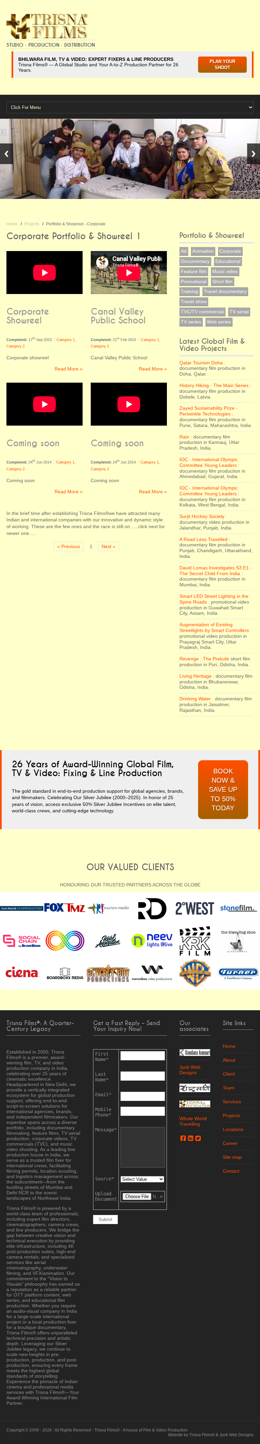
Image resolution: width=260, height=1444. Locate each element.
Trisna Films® (107, 1430)
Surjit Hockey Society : (203, 516)
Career (230, 1143)
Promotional (194, 281)
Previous (6, 153)
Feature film (194, 271)
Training (189, 291)
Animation (203, 251)
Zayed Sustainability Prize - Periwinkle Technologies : (208, 410)
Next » (108, 546)
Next (253, 153)
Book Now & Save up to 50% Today (223, 789)
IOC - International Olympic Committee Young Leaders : (209, 462)
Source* (104, 1178)
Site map (232, 1157)
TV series (191, 321)
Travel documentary (225, 291)
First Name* (102, 1056)
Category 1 (66, 340)
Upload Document (106, 1196)
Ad (184, 251)
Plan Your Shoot (222, 64)
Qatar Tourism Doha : (202, 362)
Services (232, 1101)
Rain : (185, 436)
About (229, 1060)
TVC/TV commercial (202, 311)
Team (229, 1087)
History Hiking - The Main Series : (215, 385)
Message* (106, 1129)
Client (229, 1074)
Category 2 (15, 346)
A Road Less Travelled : (204, 539)
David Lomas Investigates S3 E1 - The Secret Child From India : (215, 570)
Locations (233, 1129)
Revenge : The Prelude (205, 658)
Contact (231, 1171)
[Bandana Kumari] (194, 1052)
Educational (227, 261)
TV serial (239, 311)
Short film (222, 281)
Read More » (69, 368)
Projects (31, 224)
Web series (219, 321)
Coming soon (33, 443)
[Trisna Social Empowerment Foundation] (194, 1103)
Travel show (194, 301)
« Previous (68, 546)
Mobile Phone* (103, 1112)
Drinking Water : (196, 698)
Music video (225, 271)
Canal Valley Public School (118, 316)
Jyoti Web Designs (189, 1069)
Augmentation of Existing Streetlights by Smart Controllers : (215, 627)
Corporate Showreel (27, 316)
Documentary (195, 261)
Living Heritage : (196, 676)
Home (12, 224)
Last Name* (102, 1076)
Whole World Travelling (193, 1121)
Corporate (230, 251)
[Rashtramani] (194, 1087)
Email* (103, 1094)
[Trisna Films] (47, 25)
